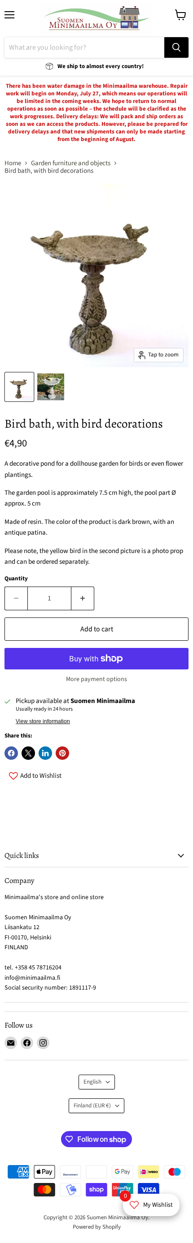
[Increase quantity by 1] (82, 598)
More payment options (96, 679)
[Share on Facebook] (11, 753)
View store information (43, 721)
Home (12, 163)
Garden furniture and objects (70, 163)
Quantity (16, 578)
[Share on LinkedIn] (45, 753)
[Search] (176, 47)
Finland (92, 1106)
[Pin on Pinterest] (62, 753)
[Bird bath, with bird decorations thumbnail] (19, 387)
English (92, 1082)
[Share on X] (28, 753)
